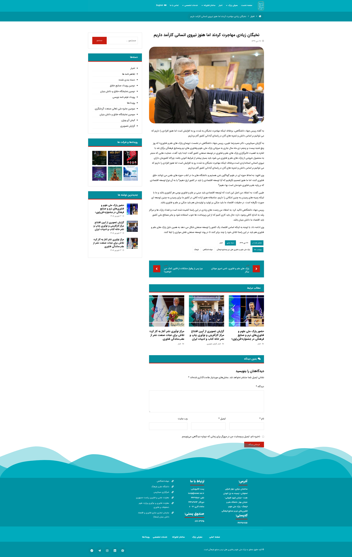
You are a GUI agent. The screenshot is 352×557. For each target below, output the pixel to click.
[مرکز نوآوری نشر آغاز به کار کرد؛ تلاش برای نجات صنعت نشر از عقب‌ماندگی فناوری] (132, 243)
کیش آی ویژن (128, 120)
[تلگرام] (99, 550)
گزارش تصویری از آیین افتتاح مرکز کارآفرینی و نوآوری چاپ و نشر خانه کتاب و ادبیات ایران (109, 226)
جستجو (99, 40)
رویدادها (131, 103)
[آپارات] (122, 550)
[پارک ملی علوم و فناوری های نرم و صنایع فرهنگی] (261, 5)
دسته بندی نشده (127, 80)
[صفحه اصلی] (260, 16)
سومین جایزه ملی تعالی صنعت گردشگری (115, 109)
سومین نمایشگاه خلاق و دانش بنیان (117, 114)
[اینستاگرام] (107, 550)
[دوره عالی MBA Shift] (115, 158)
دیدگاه (260, 386)
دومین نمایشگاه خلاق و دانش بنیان (117, 91)
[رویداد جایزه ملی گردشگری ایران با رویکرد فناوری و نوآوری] (115, 174)
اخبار (221, 243)
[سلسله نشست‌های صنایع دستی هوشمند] (99, 158)
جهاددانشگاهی (208, 249)
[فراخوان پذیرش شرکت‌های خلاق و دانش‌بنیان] (130, 174)
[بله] (91, 550)
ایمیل (222, 419)
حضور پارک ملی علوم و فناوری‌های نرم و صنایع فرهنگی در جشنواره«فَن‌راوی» (109, 208)
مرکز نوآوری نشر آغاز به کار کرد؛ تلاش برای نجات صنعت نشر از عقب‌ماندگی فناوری (108, 243)
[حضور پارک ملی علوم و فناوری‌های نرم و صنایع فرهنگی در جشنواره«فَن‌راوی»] (132, 209)
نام (261, 419)
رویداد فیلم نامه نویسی (123, 97)
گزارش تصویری (212, 344)
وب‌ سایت (182, 419)
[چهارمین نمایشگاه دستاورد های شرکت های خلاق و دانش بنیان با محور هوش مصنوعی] (99, 174)
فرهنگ (196, 249)
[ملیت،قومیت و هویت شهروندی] (130, 158)
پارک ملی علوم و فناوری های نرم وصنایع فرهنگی (233, 249)
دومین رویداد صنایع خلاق (122, 86)
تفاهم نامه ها (128, 74)
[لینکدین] (115, 550)
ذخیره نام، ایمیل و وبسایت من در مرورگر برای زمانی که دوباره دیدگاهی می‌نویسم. (221, 436)
